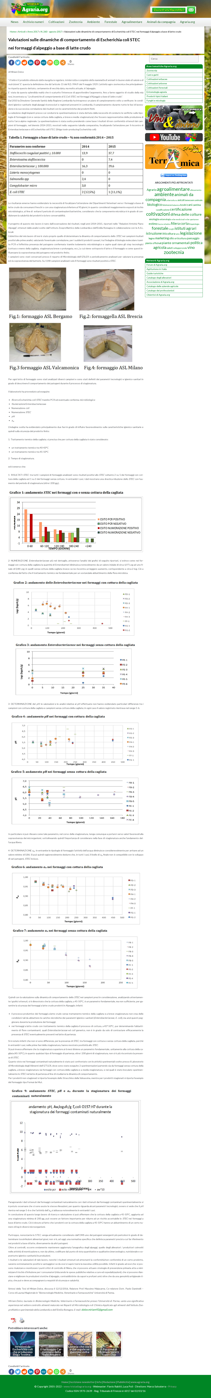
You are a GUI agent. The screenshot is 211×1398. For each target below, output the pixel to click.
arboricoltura (171, 200)
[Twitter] (18, 62)
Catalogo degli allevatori (159, 277)
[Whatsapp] (56, 62)
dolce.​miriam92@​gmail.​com (96, 1309)
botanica (176, 205)
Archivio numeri (33, 22)
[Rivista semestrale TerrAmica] (174, 168)
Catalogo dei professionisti (160, 290)
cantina (197, 204)
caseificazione (162, 209)
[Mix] (50, 62)
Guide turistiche (155, 273)
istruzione (154, 233)
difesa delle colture (186, 214)
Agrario (151, 189)
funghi (171, 229)
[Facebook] (11, 62)
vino (191, 247)
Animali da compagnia (161, 22)
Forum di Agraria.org (157, 264)
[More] (63, 62)
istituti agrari (185, 228)
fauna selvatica (164, 224)
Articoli (21, 31)
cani (189, 204)
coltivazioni (158, 214)
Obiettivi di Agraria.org (158, 294)
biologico (154, 204)
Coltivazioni (56, 22)
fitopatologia (194, 224)
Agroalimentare (132, 22)
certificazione (181, 209)
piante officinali (153, 243)
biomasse (167, 205)
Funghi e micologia (156, 100)
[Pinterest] (37, 62)
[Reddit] (24, 62)
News (14, 22)
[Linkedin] (31, 62)
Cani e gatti (152, 74)
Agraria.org (187, 22)
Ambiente (93, 22)
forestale (160, 228)
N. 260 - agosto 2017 (51, 31)
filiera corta (180, 223)
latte (178, 234)
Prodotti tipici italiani (157, 96)
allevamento (195, 190)
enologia (154, 219)
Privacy (172, 1386)
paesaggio (193, 238)
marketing (162, 238)
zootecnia (174, 252)
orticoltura (180, 238)
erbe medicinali (178, 219)
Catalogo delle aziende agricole (162, 286)
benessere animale (193, 200)
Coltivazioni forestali (157, 87)
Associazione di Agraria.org (160, 281)
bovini (183, 204)
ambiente (164, 194)
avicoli (181, 200)
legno (152, 238)
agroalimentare (173, 189)
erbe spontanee (192, 219)
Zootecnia (75, 22)
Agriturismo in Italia (157, 269)
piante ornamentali (176, 243)
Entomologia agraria (157, 92)
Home (13, 31)
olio (171, 238)
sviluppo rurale (180, 248)
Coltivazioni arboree (157, 83)
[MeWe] (43, 62)
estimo (153, 223)
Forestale (111, 22)
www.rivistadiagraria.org (77, 1386)
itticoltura (168, 233)
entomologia (165, 219)
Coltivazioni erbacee (157, 79)
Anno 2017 (33, 31)
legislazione (191, 233)
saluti (170, 247)
